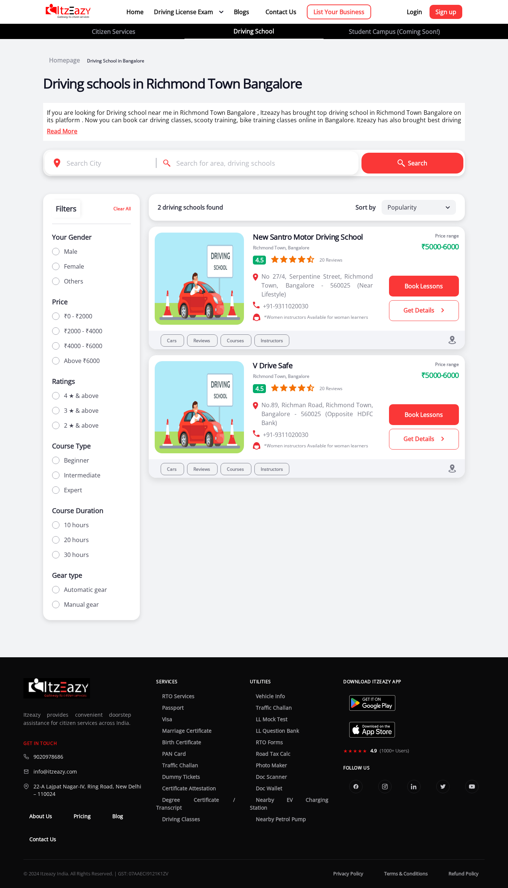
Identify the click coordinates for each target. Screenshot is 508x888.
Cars (172, 340)
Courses (236, 340)
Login (414, 12)
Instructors (272, 340)
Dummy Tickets (181, 777)
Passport (173, 707)
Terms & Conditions (406, 874)
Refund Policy (463, 874)
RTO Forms (269, 742)
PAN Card (174, 754)
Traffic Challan (180, 765)
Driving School (254, 31)
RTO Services (178, 696)
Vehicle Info (270, 696)
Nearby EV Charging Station (289, 804)
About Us (40, 816)
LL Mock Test (271, 719)
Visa (167, 719)
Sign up (445, 12)
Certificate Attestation (189, 788)
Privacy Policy (348, 874)
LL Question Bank (277, 730)
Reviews (202, 340)
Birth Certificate (181, 742)
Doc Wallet (269, 788)
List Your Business (339, 12)
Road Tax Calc (273, 754)
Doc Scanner (271, 777)
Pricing (82, 816)
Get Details (419, 310)
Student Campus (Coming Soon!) (394, 31)
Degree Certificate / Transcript (195, 804)
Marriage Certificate (187, 730)
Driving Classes (181, 819)
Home (135, 12)
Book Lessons (424, 286)
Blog (117, 816)
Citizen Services (113, 31)
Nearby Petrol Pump (281, 819)
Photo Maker (271, 765)
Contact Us (281, 12)
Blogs (241, 12)
